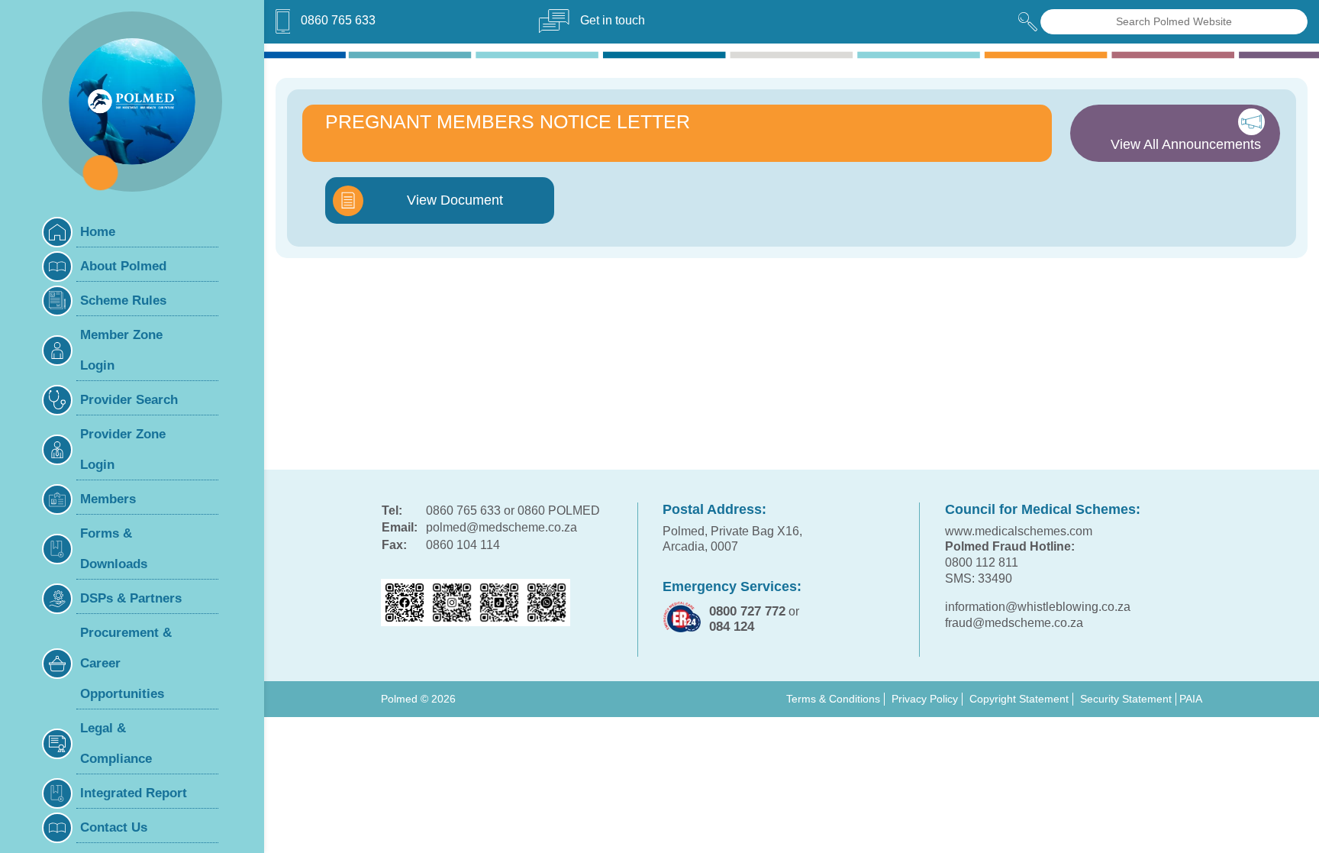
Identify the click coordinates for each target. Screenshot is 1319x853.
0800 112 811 (981, 562)
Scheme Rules (123, 300)
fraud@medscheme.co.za (1014, 622)
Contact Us (113, 827)
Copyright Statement (1019, 699)
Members (108, 499)
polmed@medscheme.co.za (501, 527)
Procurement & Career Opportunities (126, 663)
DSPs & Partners (131, 598)
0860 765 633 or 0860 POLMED (513, 510)
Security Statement (1126, 699)
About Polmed (123, 266)
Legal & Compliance (116, 743)
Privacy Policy (925, 699)
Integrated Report (133, 793)
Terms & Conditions (833, 699)
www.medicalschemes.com (1018, 531)
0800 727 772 (747, 611)
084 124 (731, 626)
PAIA (1190, 699)
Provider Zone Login (123, 449)
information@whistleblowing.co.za (1037, 606)
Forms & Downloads (113, 548)
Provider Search (129, 400)
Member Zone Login (121, 350)
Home (97, 232)
